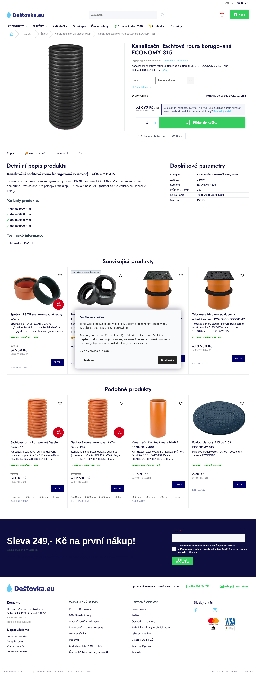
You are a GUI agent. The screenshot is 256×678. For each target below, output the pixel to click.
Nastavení (89, 360)
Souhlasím (167, 360)
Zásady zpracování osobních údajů (162, 377)
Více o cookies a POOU (94, 350)
